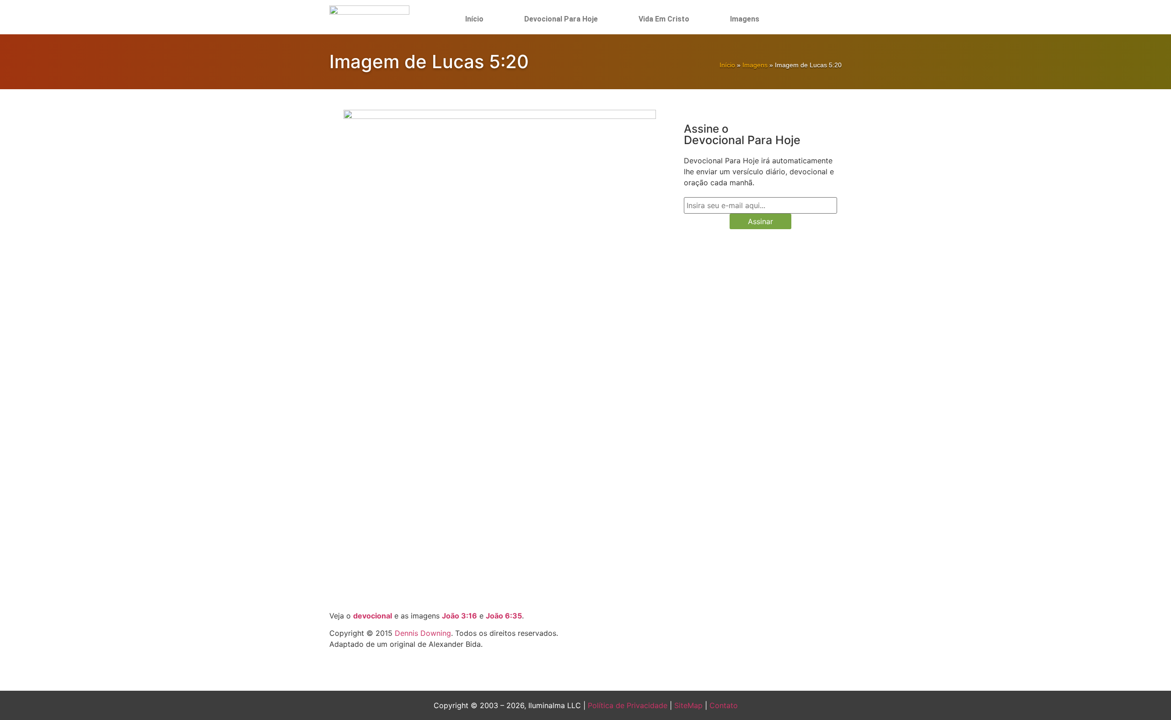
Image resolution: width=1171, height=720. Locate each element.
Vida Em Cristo (664, 19)
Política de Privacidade (627, 705)
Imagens (744, 19)
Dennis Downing (423, 633)
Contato (723, 705)
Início (474, 19)
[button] (811, 19)
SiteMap (688, 705)
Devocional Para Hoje (561, 19)
